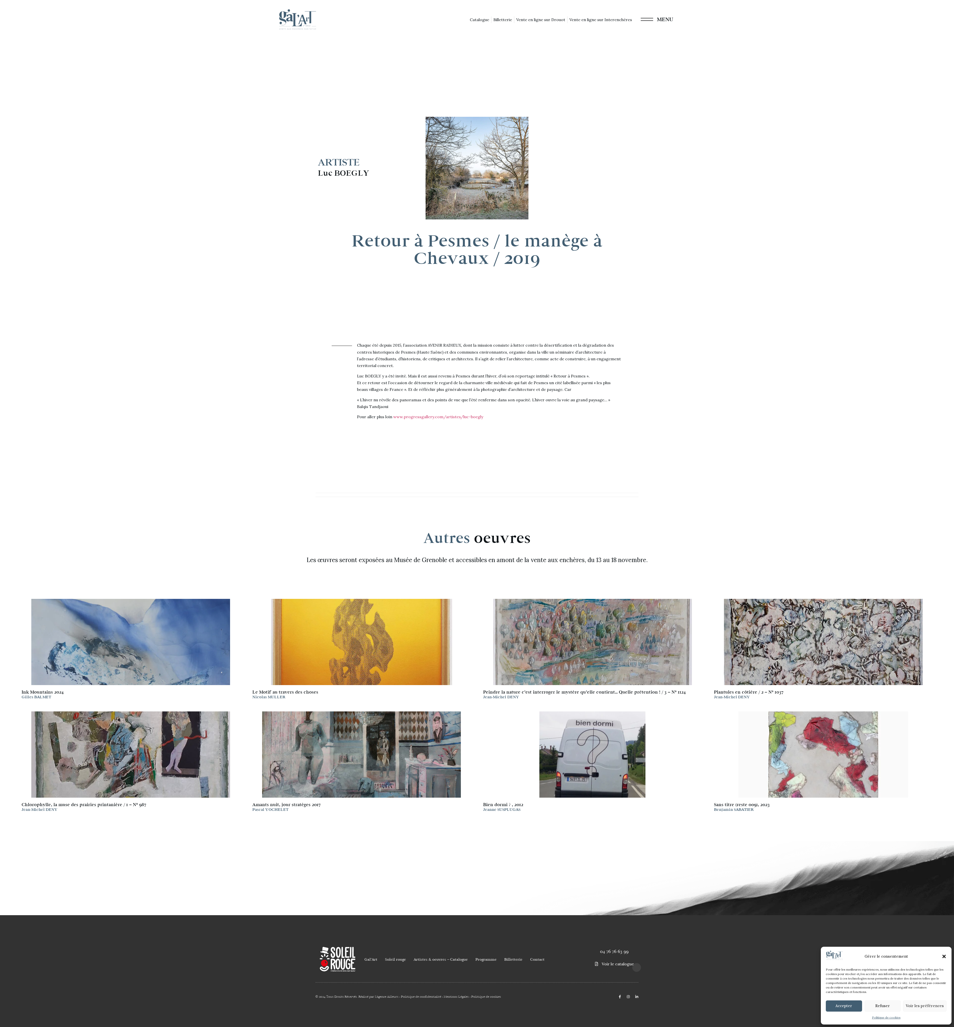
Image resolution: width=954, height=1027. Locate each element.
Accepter (843, 1005)
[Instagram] (628, 996)
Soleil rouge (395, 959)
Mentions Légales (456, 997)
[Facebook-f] (620, 996)
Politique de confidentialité (421, 997)
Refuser (882, 1005)
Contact (537, 959)
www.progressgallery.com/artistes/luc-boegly (438, 416)
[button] (944, 956)
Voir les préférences (925, 1005)
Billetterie (513, 959)
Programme (486, 959)
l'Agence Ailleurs (386, 997)
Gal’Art (370, 959)
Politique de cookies (886, 1017)
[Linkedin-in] (636, 996)
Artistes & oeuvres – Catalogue (441, 959)
